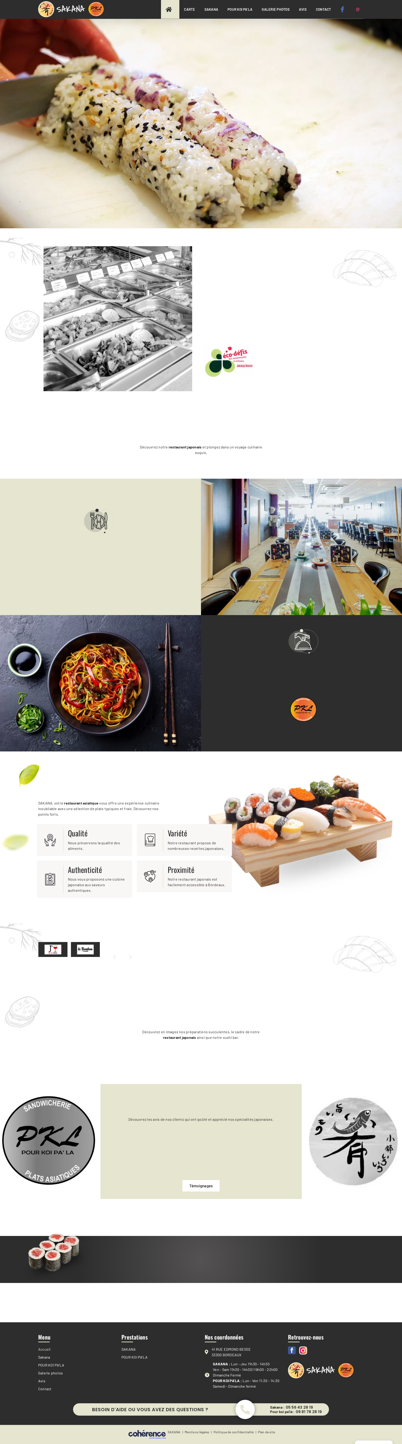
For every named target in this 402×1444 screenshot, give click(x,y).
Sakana (44, 1357)
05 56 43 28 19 (299, 1407)
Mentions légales (197, 1432)
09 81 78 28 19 (309, 1412)
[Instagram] (303, 1350)
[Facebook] (292, 1350)
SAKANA (128, 1349)
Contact (45, 1389)
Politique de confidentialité (234, 1432)
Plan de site (266, 1432)
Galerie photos (50, 1373)
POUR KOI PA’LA (51, 1365)
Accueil (44, 1349)
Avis (41, 1381)
